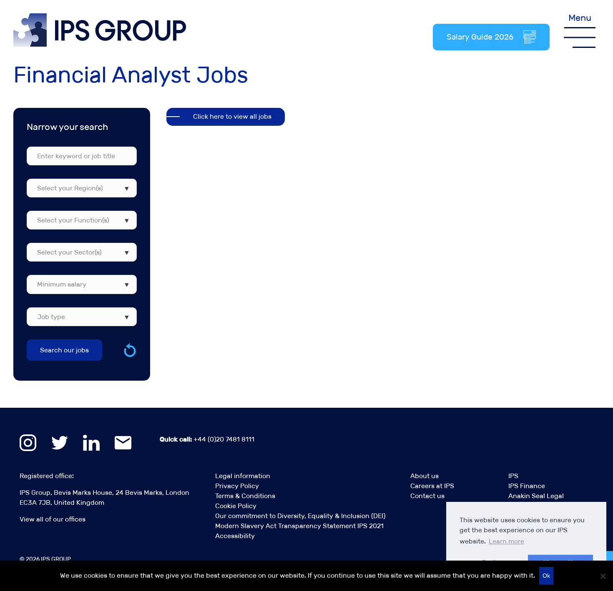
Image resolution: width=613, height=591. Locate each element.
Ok (546, 575)
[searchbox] (77, 188)
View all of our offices (52, 519)
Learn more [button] (506, 541)
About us (424, 476)
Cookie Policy (235, 506)
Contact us (427, 496)
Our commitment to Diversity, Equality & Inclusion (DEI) (300, 516)
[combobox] (82, 188)
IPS (513, 476)
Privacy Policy (237, 486)
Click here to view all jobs (232, 116)
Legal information (242, 476)
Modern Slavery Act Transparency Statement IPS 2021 (299, 526)
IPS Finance (526, 486)
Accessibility (235, 536)
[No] (602, 576)
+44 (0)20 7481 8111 (207, 439)
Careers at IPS (432, 486)
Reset (130, 350)
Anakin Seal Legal (536, 496)
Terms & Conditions (245, 496)
